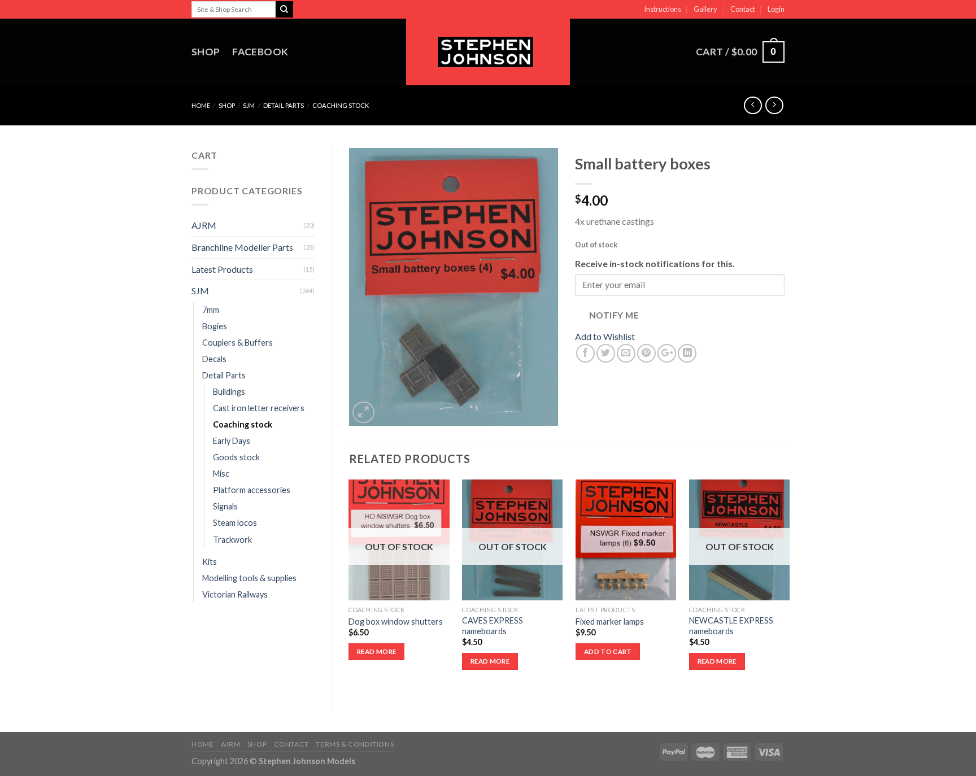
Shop (205, 52)
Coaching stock (340, 105)
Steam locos (235, 522)
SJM (249, 105)
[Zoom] (363, 413)
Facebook (260, 52)
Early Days (231, 441)
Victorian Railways (235, 594)
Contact (742, 9)
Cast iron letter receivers (258, 408)
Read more (376, 651)
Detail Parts (283, 105)
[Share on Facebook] (585, 353)
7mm (210, 310)
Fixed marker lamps (610, 621)
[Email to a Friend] (626, 353)
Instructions (662, 9)
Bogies (214, 326)
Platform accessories (251, 490)
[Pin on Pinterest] (646, 353)
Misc (221, 473)
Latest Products (222, 269)
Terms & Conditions (355, 744)
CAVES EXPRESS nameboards (492, 626)
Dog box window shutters (395, 621)
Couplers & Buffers (237, 342)
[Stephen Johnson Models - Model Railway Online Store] (488, 52)
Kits (209, 561)
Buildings (229, 391)
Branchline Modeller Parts (242, 247)
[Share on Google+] (666, 353)
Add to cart (608, 651)
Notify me (614, 315)
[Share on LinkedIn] (687, 353)
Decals (214, 359)
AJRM (203, 225)
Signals (225, 506)
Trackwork (232, 539)
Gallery (705, 9)
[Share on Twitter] (605, 353)
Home (200, 105)
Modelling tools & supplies (249, 578)
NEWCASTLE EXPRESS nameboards (731, 626)
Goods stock (236, 457)
